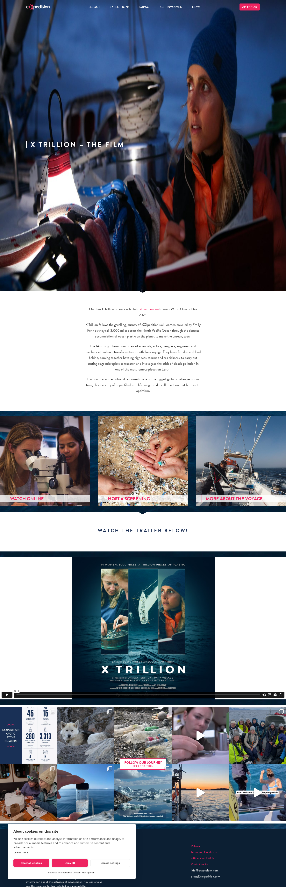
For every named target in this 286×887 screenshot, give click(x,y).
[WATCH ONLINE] (45, 460)
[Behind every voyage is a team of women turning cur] (28, 735)
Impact (145, 7)
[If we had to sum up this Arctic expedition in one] (257, 735)
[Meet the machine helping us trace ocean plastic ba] (200, 735)
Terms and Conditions (204, 852)
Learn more (20, 852)
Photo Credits (199, 864)
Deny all (70, 863)
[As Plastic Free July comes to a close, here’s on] (143, 735)
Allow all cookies (31, 863)
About (94, 7)
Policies (195, 846)
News (196, 7)
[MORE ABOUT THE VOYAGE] (241, 460)
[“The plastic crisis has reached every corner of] (85, 792)
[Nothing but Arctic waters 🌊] (200, 792)
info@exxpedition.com (204, 870)
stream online (149, 309)
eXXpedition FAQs (202, 858)
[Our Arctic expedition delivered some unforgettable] (85, 735)
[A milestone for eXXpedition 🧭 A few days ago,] (143, 792)
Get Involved (171, 7)
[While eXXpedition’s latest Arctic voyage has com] (28, 792)
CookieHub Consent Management (78, 872)
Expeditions (120, 7)
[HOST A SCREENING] (143, 460)
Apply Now (249, 7)
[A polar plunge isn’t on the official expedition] (257, 792)
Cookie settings (110, 863)
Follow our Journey (143, 764)
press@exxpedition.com (205, 876)
